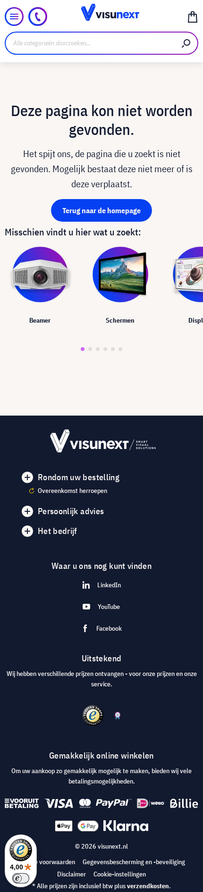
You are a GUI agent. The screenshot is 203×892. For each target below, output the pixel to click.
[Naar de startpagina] (101, 16)
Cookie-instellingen (119, 874)
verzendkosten (148, 886)
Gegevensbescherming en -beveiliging (134, 862)
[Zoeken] (186, 43)
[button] (83, 349)
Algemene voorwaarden (42, 862)
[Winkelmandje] (192, 16)
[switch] (20, 878)
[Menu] (14, 16)
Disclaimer (71, 874)
